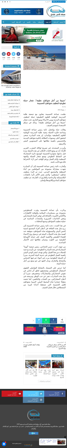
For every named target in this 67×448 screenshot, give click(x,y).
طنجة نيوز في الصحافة (13, 135)
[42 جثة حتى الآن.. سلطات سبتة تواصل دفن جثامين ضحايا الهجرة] (31, 364)
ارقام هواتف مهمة (14, 110)
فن (24, 22)
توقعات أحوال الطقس (13, 106)
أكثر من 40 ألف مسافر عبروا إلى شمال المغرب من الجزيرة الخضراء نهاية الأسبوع (56, 346)
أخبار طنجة (55, 22)
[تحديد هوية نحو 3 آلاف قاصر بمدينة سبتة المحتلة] (45, 364)
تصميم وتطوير (18, 443)
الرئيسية (62, 22)
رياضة (34, 22)
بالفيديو (29, 22)
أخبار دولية (18, 22)
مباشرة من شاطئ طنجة (13, 113)
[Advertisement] (44, 84)
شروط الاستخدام (14, 128)
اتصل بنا (47, 1)
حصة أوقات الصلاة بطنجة (13, 100)
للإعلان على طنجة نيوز (13, 141)
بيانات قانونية (15, 131)
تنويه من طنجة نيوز (14, 138)
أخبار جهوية (48, 22)
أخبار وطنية (40, 22)
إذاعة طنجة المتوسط (13, 116)
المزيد (13, 22)
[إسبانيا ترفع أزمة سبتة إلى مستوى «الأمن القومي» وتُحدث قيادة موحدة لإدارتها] (58, 364)
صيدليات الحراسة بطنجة (13, 103)
